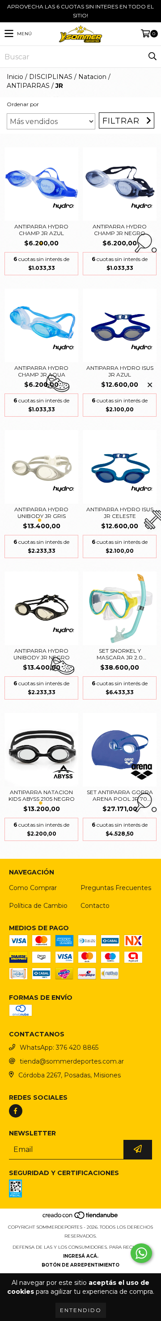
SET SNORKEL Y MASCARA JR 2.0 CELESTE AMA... (120, 654)
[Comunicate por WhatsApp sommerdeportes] (141, 1253)
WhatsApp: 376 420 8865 (59, 1048)
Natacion (92, 77)
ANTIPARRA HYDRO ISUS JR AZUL (119, 371)
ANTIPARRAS (28, 86)
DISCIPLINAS (50, 77)
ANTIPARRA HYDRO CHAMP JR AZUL (41, 229)
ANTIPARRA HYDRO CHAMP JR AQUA (41, 371)
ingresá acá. (80, 1256)
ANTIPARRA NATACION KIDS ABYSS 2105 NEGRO (41, 795)
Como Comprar (33, 888)
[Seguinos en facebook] (15, 1111)
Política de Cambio (38, 906)
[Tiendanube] (81, 1218)
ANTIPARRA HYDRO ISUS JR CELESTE (119, 512)
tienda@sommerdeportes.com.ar (72, 1061)
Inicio (15, 77)
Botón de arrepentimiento (80, 1265)
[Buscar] (152, 57)
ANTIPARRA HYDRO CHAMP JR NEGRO (120, 229)
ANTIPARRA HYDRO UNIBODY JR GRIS (41, 512)
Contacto (95, 906)
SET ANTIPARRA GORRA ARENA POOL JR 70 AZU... (120, 795)
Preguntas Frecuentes (115, 888)
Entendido (81, 1310)
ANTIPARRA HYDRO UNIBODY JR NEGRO (41, 654)
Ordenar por (23, 104)
